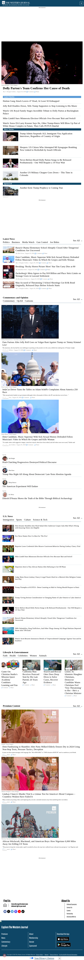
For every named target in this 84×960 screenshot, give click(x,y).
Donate (31, 941)
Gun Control (42, 242)
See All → (78, 240)
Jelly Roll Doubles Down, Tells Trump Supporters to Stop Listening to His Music (40, 106)
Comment (31, 91)
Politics (6, 242)
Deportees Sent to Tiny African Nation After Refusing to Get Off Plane (40, 567)
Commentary (9, 301)
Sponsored (33, 945)
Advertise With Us (71, 917)
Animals (43, 655)
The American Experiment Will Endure (20, 486)
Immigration (8, 519)
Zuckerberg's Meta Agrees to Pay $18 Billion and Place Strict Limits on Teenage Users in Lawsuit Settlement (48, 274)
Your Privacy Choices (44, 958)
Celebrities (23, 655)
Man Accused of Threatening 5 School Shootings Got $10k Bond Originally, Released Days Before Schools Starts (45, 284)
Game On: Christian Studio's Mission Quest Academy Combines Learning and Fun (9, 678)
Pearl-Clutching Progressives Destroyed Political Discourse (29, 462)
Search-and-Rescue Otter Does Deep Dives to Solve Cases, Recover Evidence (52, 677)
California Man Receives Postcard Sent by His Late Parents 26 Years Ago (31, 677)
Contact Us (69, 907)
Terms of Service (54, 954)
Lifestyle (4, 945)
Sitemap (46, 954)
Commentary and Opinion (15, 297)
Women (33, 655)
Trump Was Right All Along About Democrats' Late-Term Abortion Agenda (36, 474)
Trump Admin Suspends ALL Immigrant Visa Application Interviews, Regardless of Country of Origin (46, 134)
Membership (33, 938)
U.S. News (8, 516)
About (31, 934)
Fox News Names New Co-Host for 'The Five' (31, 536)
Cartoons (29, 301)
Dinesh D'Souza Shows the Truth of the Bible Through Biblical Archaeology (37, 498)
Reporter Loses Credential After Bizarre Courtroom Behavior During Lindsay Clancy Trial (47, 546)
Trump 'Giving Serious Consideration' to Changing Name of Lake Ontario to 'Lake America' (48, 598)
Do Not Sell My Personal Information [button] (68, 954)
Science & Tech (40, 519)
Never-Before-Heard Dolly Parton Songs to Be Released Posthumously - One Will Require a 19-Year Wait (45, 161)
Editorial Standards (72, 904)
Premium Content (11, 706)
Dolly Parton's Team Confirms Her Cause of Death (36, 88)
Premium (4, 934)
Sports (19, 519)
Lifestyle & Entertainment (15, 652)
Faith (5, 655)
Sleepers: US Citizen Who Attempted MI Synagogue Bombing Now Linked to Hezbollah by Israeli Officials (48, 148)
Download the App (63, 934)
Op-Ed (20, 301)
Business (16, 242)
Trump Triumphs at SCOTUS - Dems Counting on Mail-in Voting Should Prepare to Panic (47, 587)
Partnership (70, 914)
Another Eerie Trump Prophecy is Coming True (41, 188)
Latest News (9, 239)
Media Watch (28, 242)
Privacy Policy (39, 954)
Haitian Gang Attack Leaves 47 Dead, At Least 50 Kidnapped (31, 101)
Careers (69, 910)
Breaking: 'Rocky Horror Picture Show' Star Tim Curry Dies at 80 (45, 266)
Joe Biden (54, 242)
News (3, 938)
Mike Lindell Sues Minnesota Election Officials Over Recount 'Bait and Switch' (39, 118)
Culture (27, 519)
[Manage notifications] (4, 955)
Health (13, 655)
